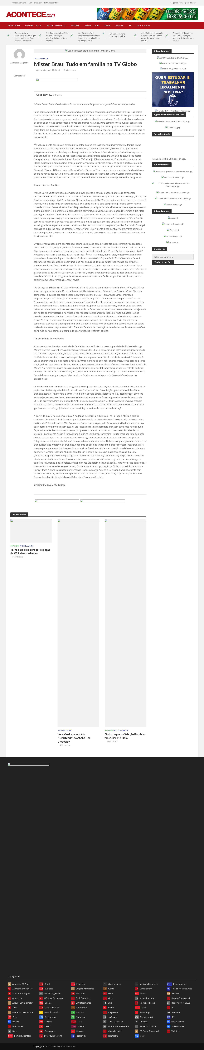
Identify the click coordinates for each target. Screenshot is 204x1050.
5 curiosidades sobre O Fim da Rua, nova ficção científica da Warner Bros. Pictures (57, 37)
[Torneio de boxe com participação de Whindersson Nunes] (31, 530)
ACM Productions (68, 1046)
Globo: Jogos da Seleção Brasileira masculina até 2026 (125, 736)
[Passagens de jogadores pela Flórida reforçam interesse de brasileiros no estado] (168, 37)
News (107, 25)
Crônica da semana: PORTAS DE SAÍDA (117, 35)
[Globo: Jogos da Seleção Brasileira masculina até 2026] (125, 622)
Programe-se (41, 58)
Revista (119, 25)
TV (130, 25)
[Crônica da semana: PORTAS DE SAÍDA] (105, 35)
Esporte (75, 25)
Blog (38, 25)
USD (171, 158)
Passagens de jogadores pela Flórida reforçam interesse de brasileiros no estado (183, 37)
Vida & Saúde (143, 25)
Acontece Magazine (19, 62)
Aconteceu (14, 25)
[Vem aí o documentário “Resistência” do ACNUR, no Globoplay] (78, 622)
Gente (88, 25)
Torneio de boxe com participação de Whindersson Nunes (30, 551)
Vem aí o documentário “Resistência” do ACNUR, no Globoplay (74, 738)
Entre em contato (51, 3)
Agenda (29, 25)
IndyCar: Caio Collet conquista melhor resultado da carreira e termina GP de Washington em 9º (89, 37)
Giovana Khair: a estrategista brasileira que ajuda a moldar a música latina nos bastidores (25, 37)
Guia (97, 25)
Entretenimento (56, 25)
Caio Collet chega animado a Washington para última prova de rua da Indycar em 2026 (152, 37)
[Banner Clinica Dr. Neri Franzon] (57, 506)
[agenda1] (57, 84)
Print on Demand (19, 3)
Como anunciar (35, 3)
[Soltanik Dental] (102, 506)
